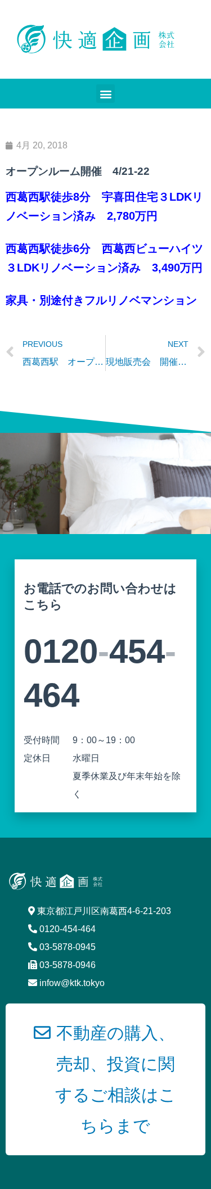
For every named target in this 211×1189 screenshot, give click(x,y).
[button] (105, 93)
